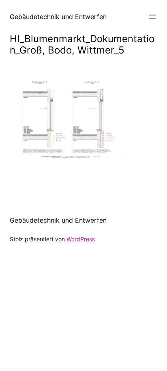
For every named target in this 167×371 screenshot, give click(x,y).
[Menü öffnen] (152, 16)
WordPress (80, 239)
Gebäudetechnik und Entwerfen (58, 17)
